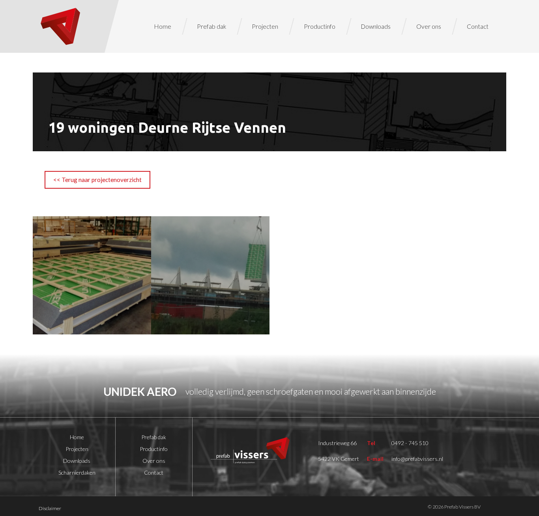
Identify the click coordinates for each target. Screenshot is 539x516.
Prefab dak (211, 26)
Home (162, 26)
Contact (477, 26)
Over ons (428, 26)
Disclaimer (50, 508)
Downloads (376, 26)
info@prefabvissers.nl (417, 458)
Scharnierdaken (76, 472)
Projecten (265, 26)
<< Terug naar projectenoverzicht (97, 179)
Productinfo (319, 26)
